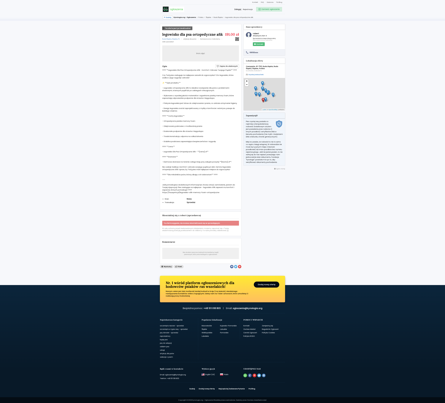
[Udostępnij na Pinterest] (239, 266)
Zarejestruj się (267, 326)
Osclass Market (249, 329)
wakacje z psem (166, 357)
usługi (162, 350)
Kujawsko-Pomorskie (228, 326)
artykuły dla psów (167, 353)
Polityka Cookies (268, 333)
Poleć (179, 266)
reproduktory (165, 336)
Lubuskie (223, 329)
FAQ (262, 2)
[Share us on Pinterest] (254, 375)
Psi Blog (279, 2)
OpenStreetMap (273, 109)
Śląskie (204, 329)
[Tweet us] (259, 375)
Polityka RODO (249, 336)
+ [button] (247, 81)
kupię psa (164, 339)
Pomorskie (224, 333)
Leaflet (264, 109)
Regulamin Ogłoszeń (270, 329)
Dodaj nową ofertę (266, 284)
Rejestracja (248, 9)
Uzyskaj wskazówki (256, 75)
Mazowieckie (207, 326)
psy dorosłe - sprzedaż (169, 333)
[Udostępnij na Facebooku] (231, 266)
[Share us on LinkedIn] (264, 375)
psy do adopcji (166, 343)
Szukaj (168, 17)
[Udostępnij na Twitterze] (235, 266)
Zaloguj (237, 9)
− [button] (247, 84)
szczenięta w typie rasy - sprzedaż (174, 329)
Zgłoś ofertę (280, 169)
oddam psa (164, 346)
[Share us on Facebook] (250, 375)
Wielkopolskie (207, 333)
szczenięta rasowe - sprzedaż (172, 326)
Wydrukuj (167, 266)
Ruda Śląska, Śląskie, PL (171, 39)
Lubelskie (205, 336)
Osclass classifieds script (257, 400)
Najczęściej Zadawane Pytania (232, 389)
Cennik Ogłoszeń (250, 333)
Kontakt (255, 2)
